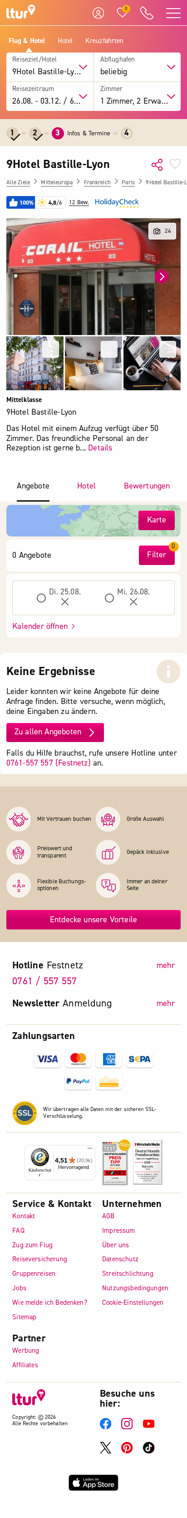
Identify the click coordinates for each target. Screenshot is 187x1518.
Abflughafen (117, 60)
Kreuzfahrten (104, 41)
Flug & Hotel (27, 41)
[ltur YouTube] (148, 1427)
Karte (157, 520)
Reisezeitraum (33, 89)
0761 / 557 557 (44, 981)
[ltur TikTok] (148, 1451)
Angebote (33, 486)
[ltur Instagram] (127, 1427)
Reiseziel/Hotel (34, 60)
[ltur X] (105, 1451)
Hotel (65, 41)
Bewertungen (147, 486)
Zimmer (111, 89)
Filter (156, 555)
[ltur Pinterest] (127, 1451)
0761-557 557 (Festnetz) (48, 763)
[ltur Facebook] (105, 1427)
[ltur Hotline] (147, 12)
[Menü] (89, 1150)
